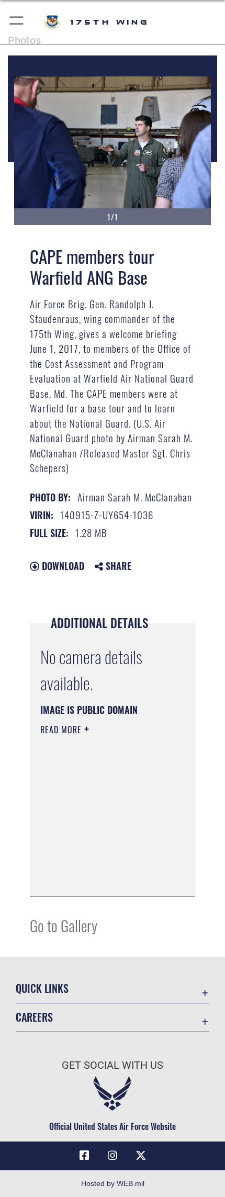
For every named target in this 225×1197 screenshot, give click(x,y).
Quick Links (42, 988)
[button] (17, 22)
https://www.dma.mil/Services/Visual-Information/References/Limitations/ (103, 876)
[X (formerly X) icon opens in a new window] (141, 1156)
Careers (34, 1017)
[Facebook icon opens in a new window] (84, 1156)
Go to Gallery (63, 925)
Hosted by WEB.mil (112, 1183)
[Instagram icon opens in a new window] (112, 1156)
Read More (62, 729)
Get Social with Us (112, 1065)
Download (61, 566)
